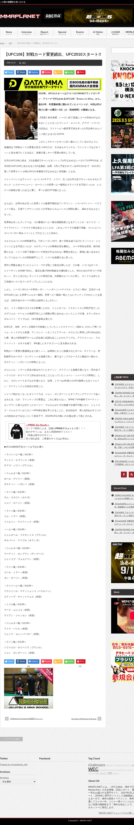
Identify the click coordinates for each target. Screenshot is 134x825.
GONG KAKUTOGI (116, 770)
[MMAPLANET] (20, 17)
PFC (98, 773)
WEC (93, 769)
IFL (129, 765)
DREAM (109, 765)
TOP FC (91, 773)
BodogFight (103, 770)
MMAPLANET (86, 820)
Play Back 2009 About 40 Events (83, 719)
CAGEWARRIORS (120, 765)
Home (2, 43)
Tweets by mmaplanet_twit (13, 764)
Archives (4, 778)
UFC (10, 43)
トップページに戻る (11, 739)
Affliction (116, 773)
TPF (110, 773)
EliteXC (103, 773)
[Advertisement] (80, 688)
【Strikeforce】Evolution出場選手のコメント (26, 719)
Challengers (96, 765)
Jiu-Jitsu (128, 770)
